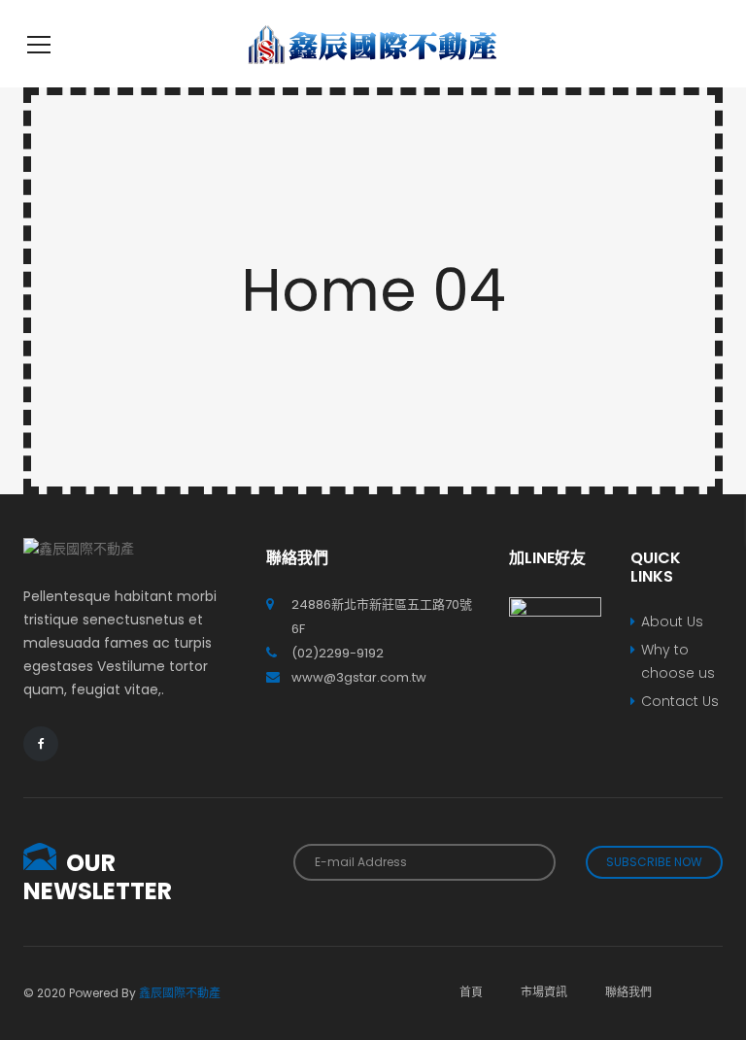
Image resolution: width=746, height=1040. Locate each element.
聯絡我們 (628, 992)
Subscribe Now (654, 862)
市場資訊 (544, 992)
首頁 (471, 992)
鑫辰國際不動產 (179, 993)
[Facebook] (40, 743)
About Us (672, 621)
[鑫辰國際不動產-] (373, 43)
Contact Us (680, 701)
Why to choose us (678, 661)
